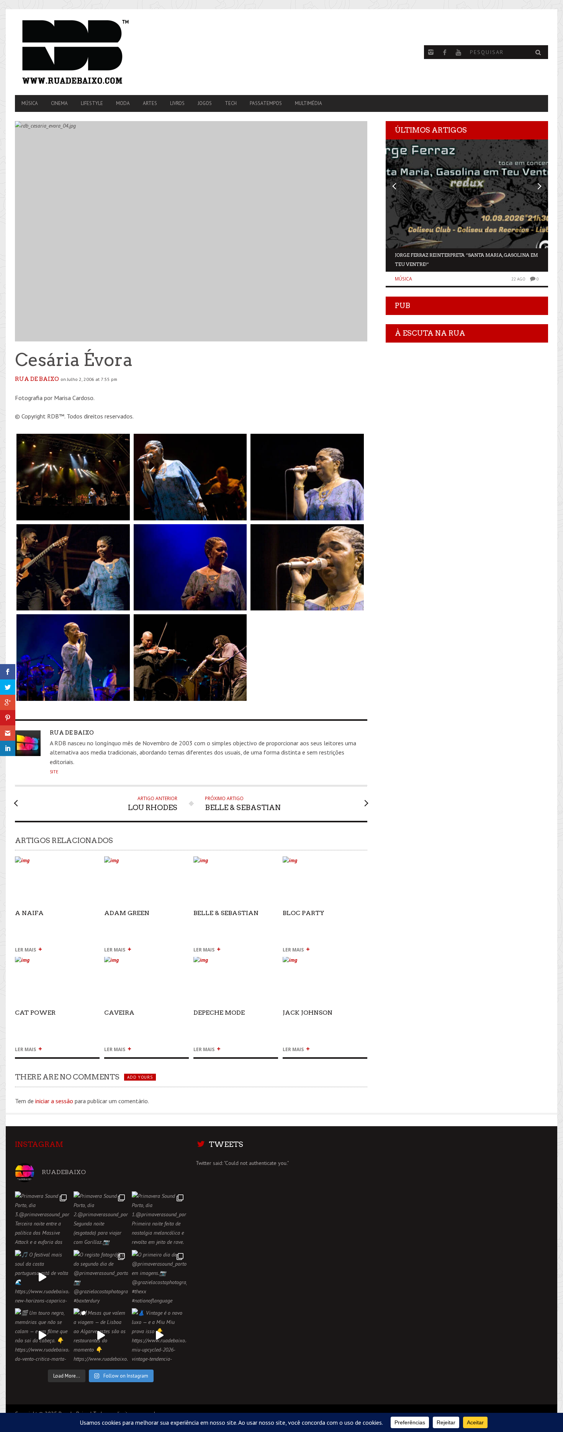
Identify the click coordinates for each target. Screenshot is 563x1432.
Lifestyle (92, 103)
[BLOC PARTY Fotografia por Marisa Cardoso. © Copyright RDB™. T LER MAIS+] (325, 864)
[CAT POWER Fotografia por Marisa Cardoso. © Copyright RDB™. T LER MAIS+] (57, 963)
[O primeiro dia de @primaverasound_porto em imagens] (159, 1277)
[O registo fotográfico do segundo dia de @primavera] (101, 1277)
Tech (231, 103)
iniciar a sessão (54, 1101)
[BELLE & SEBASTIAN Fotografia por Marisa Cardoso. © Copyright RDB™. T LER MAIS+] (235, 864)
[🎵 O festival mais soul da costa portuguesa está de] (42, 1277)
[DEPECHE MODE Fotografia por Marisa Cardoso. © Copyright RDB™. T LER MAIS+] (235, 963)
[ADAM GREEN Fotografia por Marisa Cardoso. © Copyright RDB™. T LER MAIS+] (146, 864)
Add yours (139, 1077)
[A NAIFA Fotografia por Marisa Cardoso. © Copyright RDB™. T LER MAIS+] (57, 864)
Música (29, 103)
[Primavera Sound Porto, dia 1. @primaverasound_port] (159, 1218)
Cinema (59, 103)
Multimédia (308, 103)
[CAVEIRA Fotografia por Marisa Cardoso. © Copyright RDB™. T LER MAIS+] (146, 963)
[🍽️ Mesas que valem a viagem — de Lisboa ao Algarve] (101, 1335)
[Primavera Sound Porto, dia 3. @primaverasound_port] (42, 1218)
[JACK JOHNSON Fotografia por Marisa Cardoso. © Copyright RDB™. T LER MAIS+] (325, 963)
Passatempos (266, 103)
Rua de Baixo (37, 379)
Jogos (205, 103)
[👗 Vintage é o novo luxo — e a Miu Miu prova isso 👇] (159, 1335)
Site (54, 771)
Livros (177, 103)
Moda (123, 103)
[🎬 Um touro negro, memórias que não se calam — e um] (42, 1335)
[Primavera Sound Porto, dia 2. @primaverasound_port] (101, 1218)
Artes (150, 103)
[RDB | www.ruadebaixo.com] (95, 52)
